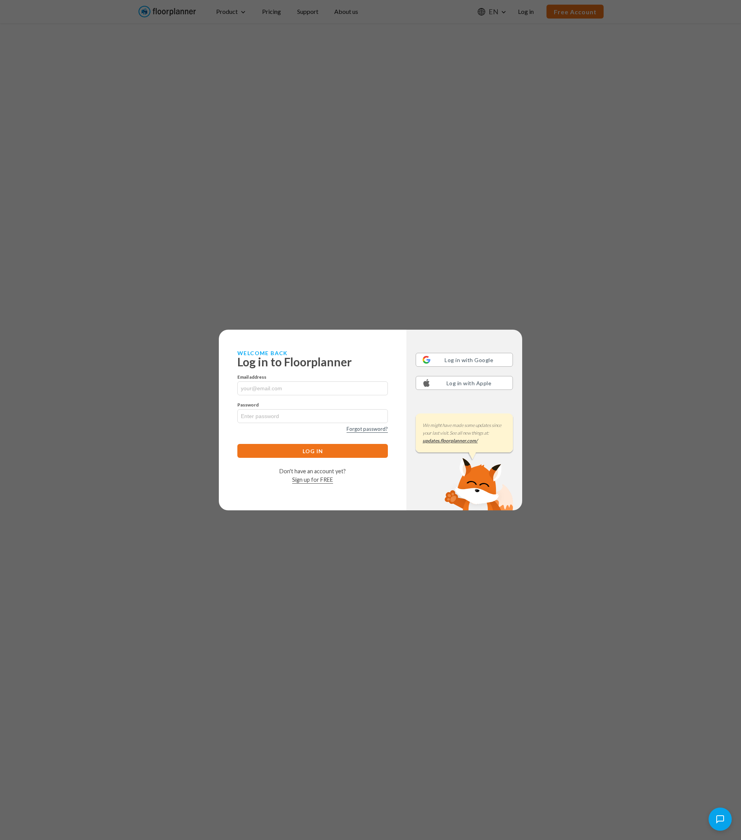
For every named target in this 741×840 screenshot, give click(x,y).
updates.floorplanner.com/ (450, 441)
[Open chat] (720, 819)
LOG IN (313, 451)
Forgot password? (367, 429)
